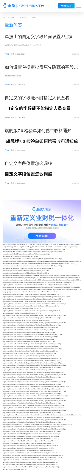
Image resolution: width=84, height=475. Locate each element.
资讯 (12, 17)
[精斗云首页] (23, 6)
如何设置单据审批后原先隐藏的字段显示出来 (41, 67)
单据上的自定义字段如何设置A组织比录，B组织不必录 (41, 37)
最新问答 (23, 17)
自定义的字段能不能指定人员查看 (37, 97)
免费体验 (66, 5)
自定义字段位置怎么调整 (28, 163)
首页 (4, 17)
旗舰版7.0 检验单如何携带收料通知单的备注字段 (40, 131)
